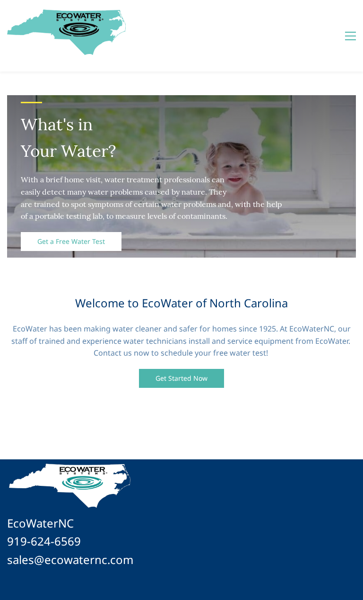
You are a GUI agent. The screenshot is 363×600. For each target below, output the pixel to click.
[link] (69, 466)
